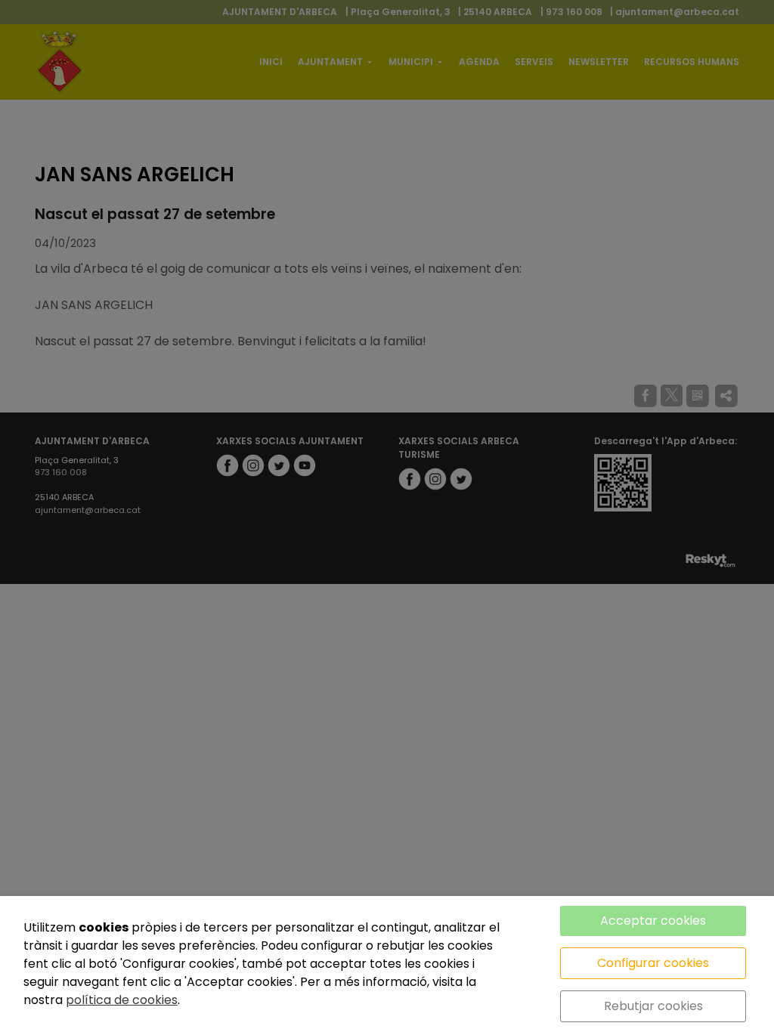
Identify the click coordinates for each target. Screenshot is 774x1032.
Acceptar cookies (653, 920)
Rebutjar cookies (653, 1006)
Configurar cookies (653, 963)
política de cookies (122, 1000)
